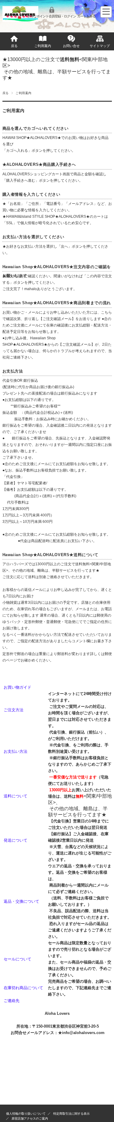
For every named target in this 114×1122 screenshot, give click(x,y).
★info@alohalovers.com (81, 1032)
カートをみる (86, 16)
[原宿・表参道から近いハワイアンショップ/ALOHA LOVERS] (20, 20)
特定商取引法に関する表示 (71, 1113)
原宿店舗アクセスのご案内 (30, 1118)
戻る (14, 46)
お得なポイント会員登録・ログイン (51, 16)
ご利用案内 (42, 46)
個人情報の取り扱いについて (26, 1113)
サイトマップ (100, 46)
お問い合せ (71, 46)
